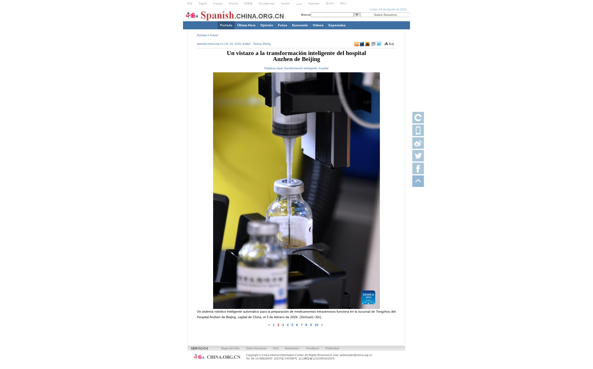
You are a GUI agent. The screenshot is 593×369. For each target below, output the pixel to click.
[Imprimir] (367, 44)
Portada (226, 25)
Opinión (266, 25)
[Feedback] (362, 44)
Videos (318, 25)
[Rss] (356, 44)
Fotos (282, 25)
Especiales (337, 25)
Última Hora (246, 25)
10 (316, 325)
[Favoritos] (373, 44)
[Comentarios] (379, 44)
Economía (300, 25)
